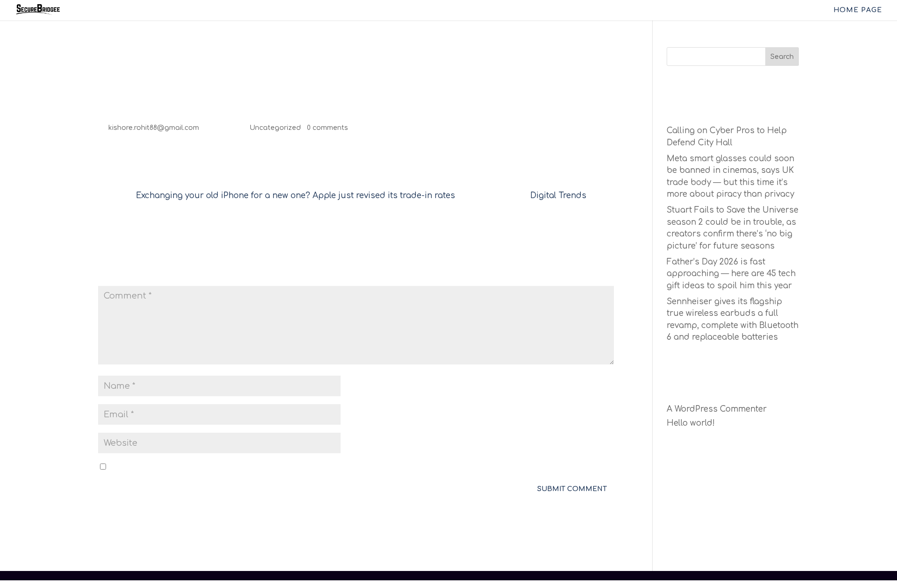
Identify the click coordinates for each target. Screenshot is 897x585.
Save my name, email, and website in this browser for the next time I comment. (266, 467)
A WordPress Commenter (717, 409)
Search (782, 56)
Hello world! (691, 423)
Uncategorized (275, 127)
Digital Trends (558, 195)
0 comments (327, 127)
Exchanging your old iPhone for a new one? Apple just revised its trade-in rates (295, 195)
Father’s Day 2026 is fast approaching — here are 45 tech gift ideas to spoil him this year (731, 273)
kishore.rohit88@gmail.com (153, 127)
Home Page (857, 10)
